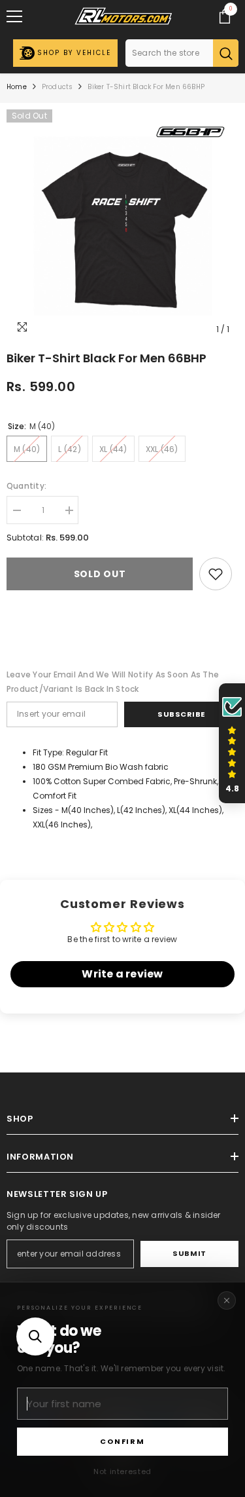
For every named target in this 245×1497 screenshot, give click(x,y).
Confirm (122, 1441)
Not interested (122, 1471)
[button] (35, 1336)
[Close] (227, 1300)
